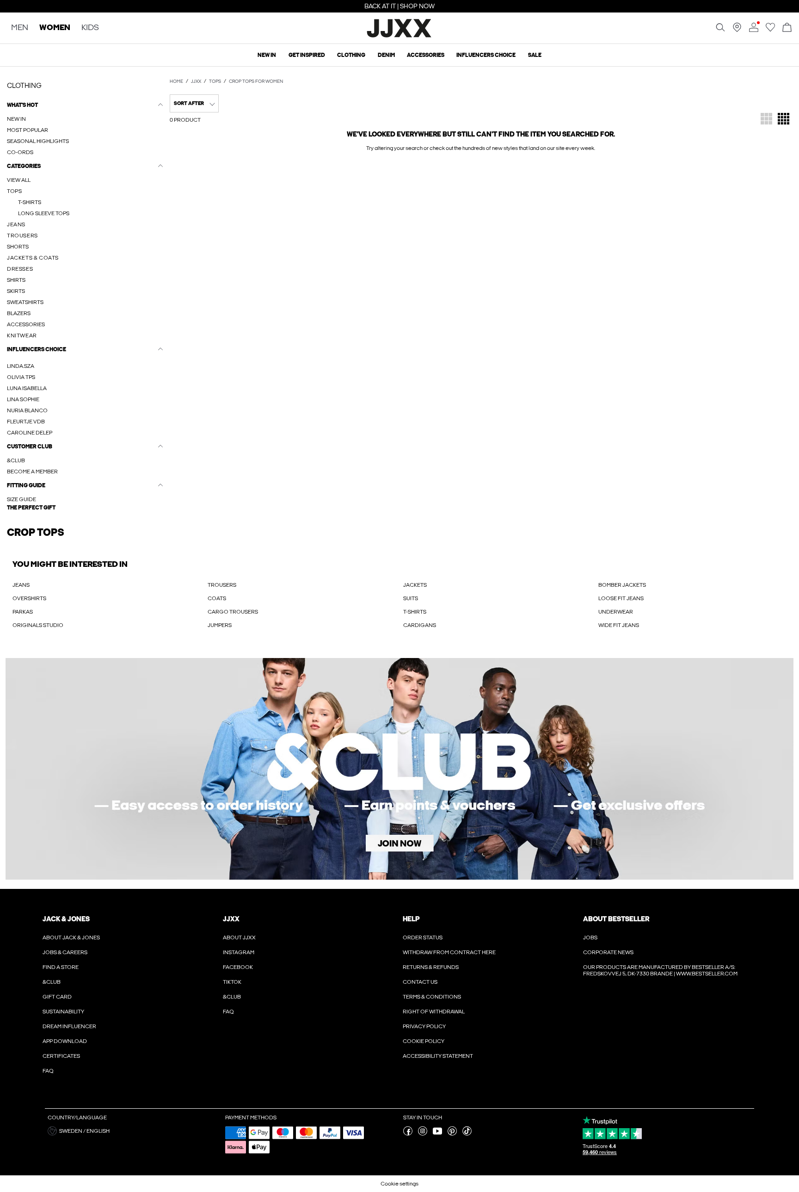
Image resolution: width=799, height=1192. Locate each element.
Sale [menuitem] (534, 55)
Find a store (61, 967)
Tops (215, 81)
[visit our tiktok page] (467, 1133)
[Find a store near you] (737, 30)
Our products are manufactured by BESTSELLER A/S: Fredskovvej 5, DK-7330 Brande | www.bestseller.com (660, 970)
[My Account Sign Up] (399, 769)
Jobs (590, 937)
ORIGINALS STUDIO (37, 625)
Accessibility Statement (438, 1056)
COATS (217, 598)
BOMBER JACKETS (622, 585)
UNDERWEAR (615, 611)
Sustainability (63, 1011)
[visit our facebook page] (407, 1133)
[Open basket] (787, 28)
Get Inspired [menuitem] (307, 55)
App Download (65, 1041)
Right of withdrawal (434, 1011)
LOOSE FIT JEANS (621, 598)
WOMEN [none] (54, 28)
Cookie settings (399, 1183)
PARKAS (22, 611)
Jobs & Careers (65, 952)
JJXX (196, 81)
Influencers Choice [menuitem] (486, 55)
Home (176, 81)
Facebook (238, 967)
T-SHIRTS (414, 611)
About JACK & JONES (71, 937)
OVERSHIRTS (29, 598)
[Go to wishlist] (770, 30)
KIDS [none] (90, 28)
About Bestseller (616, 919)
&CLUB (52, 982)
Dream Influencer (69, 1026)
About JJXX (239, 937)
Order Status (423, 937)
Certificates (61, 1056)
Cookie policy (423, 1041)
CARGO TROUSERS (233, 611)
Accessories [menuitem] (425, 55)
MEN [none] (19, 28)
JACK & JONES (66, 919)
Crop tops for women (256, 81)
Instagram (238, 952)
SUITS (410, 598)
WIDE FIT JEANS (618, 625)
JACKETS (415, 585)
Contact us (420, 982)
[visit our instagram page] (422, 1133)
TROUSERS (222, 585)
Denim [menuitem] (386, 55)
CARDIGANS (419, 625)
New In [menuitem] (267, 55)
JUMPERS (220, 625)
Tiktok (232, 982)
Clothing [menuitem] (351, 55)
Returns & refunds (431, 967)
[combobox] (194, 103)
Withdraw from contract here (449, 952)
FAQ (48, 1071)
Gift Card (57, 996)
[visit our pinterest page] (452, 1133)
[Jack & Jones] (399, 36)
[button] (85, 507)
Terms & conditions (432, 996)
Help (411, 919)
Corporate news (608, 952)
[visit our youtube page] (437, 1133)
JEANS (21, 585)
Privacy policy (424, 1026)
